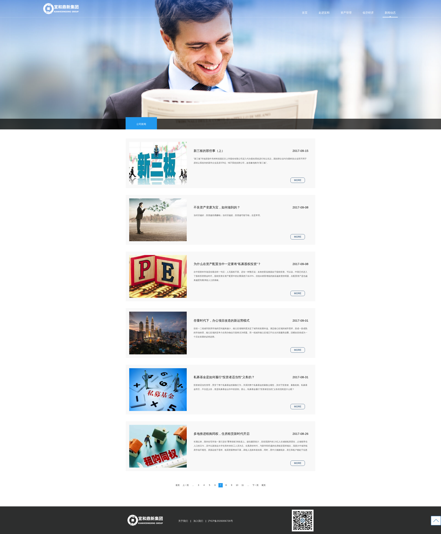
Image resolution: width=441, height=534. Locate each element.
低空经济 (368, 12)
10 (237, 485)
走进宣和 (324, 12)
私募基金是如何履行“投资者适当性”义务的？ (224, 377)
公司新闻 (141, 124)
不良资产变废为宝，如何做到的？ (217, 207)
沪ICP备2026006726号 (220, 521)
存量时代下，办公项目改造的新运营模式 (221, 320)
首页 (304, 12)
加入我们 (198, 521)
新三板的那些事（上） (209, 151)
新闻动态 (390, 12)
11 (243, 485)
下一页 (255, 485)
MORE (297, 180)
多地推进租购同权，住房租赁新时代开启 (221, 433)
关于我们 (183, 521)
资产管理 (346, 12)
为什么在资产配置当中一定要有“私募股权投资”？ (227, 264)
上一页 (186, 485)
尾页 (263, 485)
